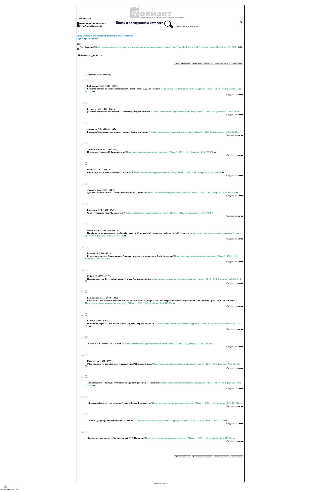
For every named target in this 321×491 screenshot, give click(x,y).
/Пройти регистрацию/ (88, 38)
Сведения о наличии (234, 94)
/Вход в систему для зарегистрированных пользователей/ (105, 35)
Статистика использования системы (187, 26)
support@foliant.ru (160, 483)
